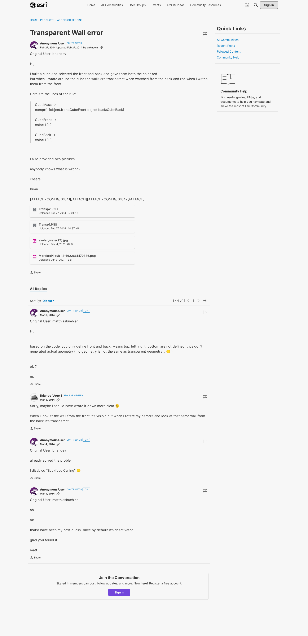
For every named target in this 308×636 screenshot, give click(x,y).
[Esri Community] (39, 5)
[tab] (38, 288)
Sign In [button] (119, 592)
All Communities (227, 40)
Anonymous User (52, 43)
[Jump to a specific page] (205, 300)
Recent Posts (226, 45)
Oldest (48, 301)
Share (35, 273)
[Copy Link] (101, 47)
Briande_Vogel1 (51, 395)
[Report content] (204, 34)
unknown (92, 47)
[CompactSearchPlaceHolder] (256, 5)
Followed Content (229, 51)
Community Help (228, 57)
